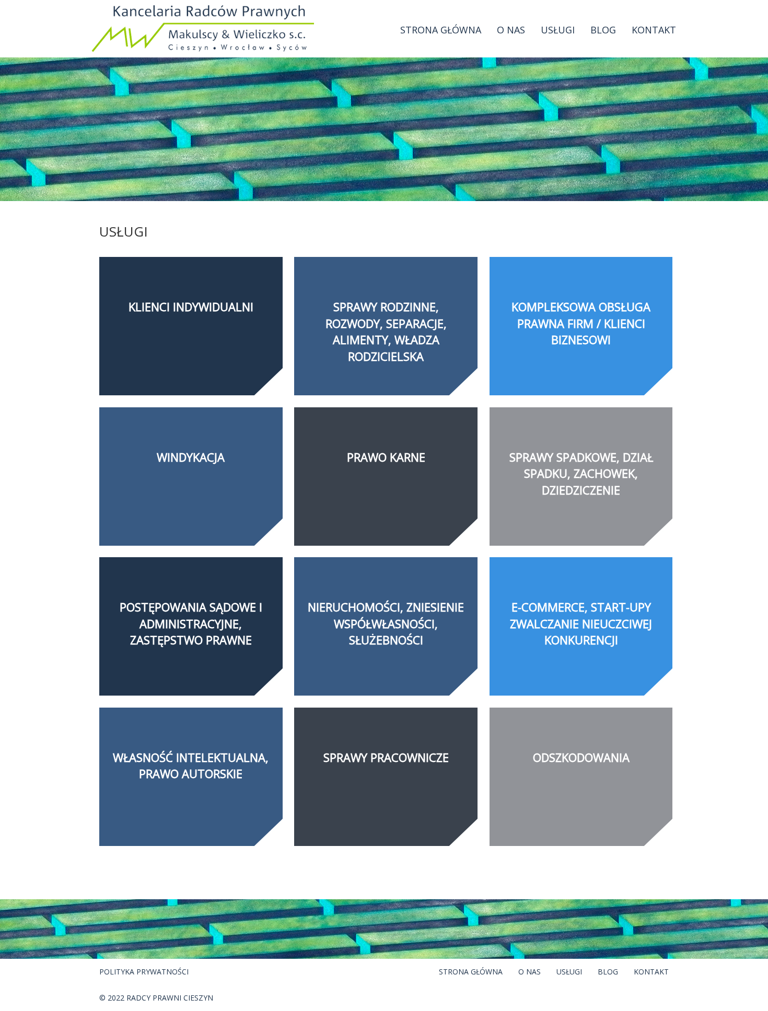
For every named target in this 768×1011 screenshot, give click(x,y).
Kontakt (654, 29)
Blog (603, 29)
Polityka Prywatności (144, 972)
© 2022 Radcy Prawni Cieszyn (156, 998)
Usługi (558, 29)
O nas (511, 29)
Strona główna (440, 29)
